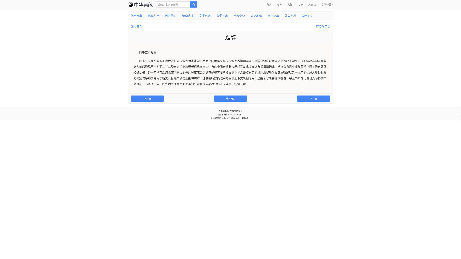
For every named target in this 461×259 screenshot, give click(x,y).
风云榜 (312, 4)
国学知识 (307, 16)
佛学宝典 (136, 16)
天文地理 (256, 16)
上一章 (147, 98)
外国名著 (290, 16)
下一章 (313, 98)
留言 (269, 4)
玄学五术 (222, 16)
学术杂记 (239, 16)
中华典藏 (143, 4)
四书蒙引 (136, 26)
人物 (289, 4)
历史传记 (170, 16)
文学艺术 (205, 16)
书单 (300, 4)
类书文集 (273, 16)
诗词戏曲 (188, 16)
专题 (279, 4)
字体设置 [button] (326, 4)
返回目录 (230, 98)
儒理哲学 (153, 16)
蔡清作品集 (323, 26)
